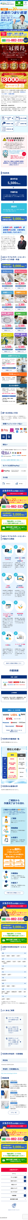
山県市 (3, 999)
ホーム (14, 1173)
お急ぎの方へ (14, 1170)
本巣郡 (6, 993)
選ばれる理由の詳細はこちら (13, 663)
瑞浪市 (3, 991)
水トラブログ (14, 1192)
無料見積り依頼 (19, 4)
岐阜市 (5, 963)
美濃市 (20, 991)
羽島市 (3, 986)
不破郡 (13, 986)
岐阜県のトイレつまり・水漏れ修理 (13, 91)
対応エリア (14, 1184)
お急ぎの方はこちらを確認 (16, 493)
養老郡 (8, 999)
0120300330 (3, 1218)
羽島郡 (8, 986)
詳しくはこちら (14, 59)
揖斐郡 (8, 955)
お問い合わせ (22, 1003)
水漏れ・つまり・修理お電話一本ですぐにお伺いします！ (13, 504)
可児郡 (19, 961)
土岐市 (9, 974)
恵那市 (13, 955)
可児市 (14, 961)
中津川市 (4, 980)
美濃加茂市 (14, 991)
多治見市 (4, 974)
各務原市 (9, 961)
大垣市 (18, 955)
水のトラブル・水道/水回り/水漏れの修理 (12, 90)
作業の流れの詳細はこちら (14, 893)
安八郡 (3, 955)
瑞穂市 (8, 991)
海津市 (3, 961)
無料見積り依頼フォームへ (15, 528)
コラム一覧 (13, 1112)
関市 (3, 968)
